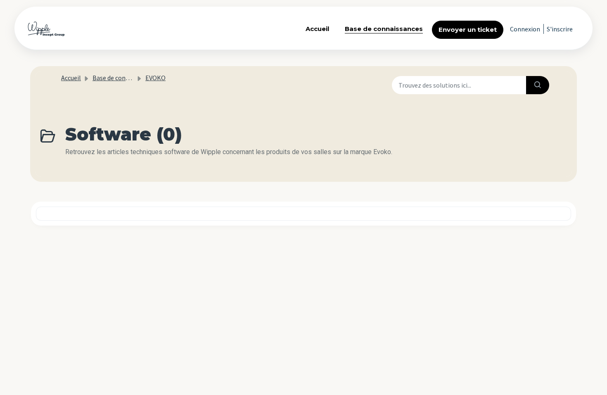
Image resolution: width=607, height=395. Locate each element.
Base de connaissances (384, 29)
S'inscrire (560, 29)
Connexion (525, 29)
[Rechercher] (537, 85)
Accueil (317, 29)
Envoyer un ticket (468, 29)
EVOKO (155, 78)
